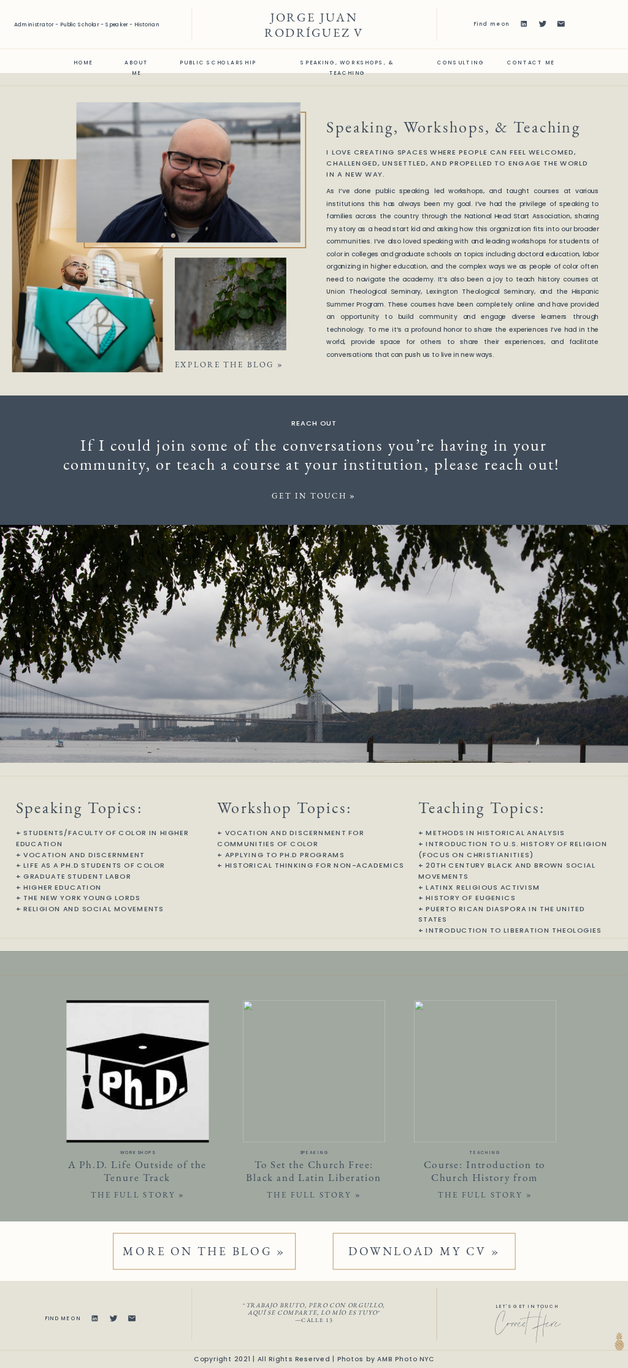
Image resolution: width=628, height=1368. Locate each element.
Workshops (137, 1153)
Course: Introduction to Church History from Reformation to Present (485, 1177)
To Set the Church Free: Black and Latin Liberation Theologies (313, 1177)
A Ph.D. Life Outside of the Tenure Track (137, 1171)
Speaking (314, 1153)
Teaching (485, 1153)
